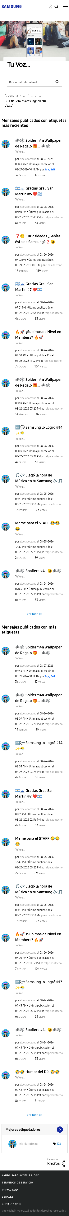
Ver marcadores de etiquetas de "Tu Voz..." (34, 1129)
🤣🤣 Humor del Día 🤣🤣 (37, 1071)
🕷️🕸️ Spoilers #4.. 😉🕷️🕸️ (38, 570)
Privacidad (10, 1189)
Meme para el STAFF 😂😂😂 (37, 526)
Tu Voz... (20, 151)
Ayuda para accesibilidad (20, 1175)
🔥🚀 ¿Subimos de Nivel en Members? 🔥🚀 (38, 334)
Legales (7, 1196)
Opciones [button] (57, 96)
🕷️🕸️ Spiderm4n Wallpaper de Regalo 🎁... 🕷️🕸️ (38, 143)
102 (59, 1143)
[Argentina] (11, 6)
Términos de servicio (17, 1182)
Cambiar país (11, 1203)
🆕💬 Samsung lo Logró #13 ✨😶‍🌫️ (38, 985)
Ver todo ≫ (34, 614)
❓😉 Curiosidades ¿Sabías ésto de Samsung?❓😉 (37, 239)
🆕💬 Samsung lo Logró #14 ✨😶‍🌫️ (38, 430)
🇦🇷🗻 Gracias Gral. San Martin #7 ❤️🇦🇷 (34, 287)
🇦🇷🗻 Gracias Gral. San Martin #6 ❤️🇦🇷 (34, 191)
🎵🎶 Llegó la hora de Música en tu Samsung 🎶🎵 (39, 478)
